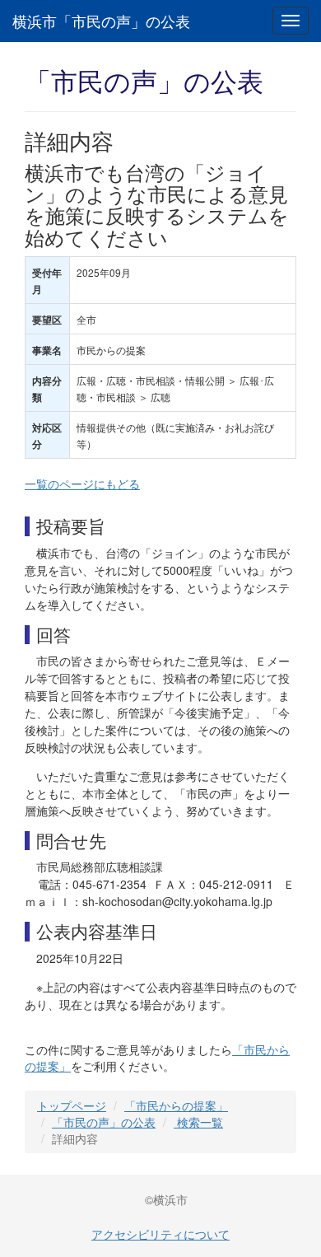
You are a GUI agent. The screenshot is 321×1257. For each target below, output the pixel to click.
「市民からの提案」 (176, 1105)
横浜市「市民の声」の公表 (101, 20)
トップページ (71, 1105)
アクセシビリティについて (160, 1234)
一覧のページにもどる (82, 483)
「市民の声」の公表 (104, 1122)
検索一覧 (198, 1122)
